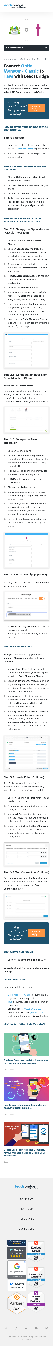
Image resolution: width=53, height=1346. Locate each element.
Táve (10, 1001)
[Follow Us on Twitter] (46, 1328)
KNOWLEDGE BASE (31, 1009)
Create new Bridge (25, 148)
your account (36, 1012)
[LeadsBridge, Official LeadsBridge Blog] (15, 5)
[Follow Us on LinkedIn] (26, 1328)
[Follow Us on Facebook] (6, 1328)
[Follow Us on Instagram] (16, 1328)
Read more (9, 1069)
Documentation (14, 47)
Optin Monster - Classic (20, 994)
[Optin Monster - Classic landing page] (15, 30)
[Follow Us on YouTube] (36, 1328)
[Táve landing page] (38, 30)
